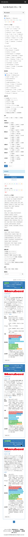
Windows (8, 75)
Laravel (13, 51)
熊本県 (13, 157)
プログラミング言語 (8, 24)
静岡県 (13, 140)
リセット (10, 166)
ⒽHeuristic (15, 18)
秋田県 (13, 126)
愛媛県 (22, 151)
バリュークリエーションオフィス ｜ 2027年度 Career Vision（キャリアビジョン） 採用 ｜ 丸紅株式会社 (14, 442)
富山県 (17, 135)
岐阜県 (18, 139)
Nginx (13, 76)
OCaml (7, 36)
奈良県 (13, 146)
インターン (7, 282)
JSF (11, 48)
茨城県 (12, 130)
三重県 (12, 142)
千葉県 (18, 131)
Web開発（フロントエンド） (12, 100)
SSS (5, 185)
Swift (7, 41)
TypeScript (13, 41)
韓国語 (21, 117)
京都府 (22, 142)
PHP (21, 36)
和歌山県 (18, 146)
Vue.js (13, 68)
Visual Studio (19, 84)
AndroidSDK (20, 66)
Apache (7, 76)
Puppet (20, 89)
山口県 (18, 150)
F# (19, 28)
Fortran (7, 30)
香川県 (17, 151)
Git (19, 91)
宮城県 (22, 124)
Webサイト (6, 296)
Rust (7, 39)
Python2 (8, 37)
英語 (12, 117)
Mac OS (16, 73)
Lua (15, 34)
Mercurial (8, 93)
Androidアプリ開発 (10, 103)
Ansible (7, 91)
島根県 (17, 148)
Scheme (16, 39)
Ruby (22, 37)
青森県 (12, 124)
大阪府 (13, 144)
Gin (7, 60)
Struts (7, 48)
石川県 (22, 135)
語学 (5, 115)
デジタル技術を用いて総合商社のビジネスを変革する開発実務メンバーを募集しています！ (13, 284)
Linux (7, 73)
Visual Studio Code (10, 85)
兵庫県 (18, 144)
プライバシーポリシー (7, 531)
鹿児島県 (18, 159)
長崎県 (22, 155)
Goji (11, 60)
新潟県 (12, 135)
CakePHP (17, 50)
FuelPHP (8, 55)
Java (14, 32)
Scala (12, 39)
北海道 (12, 122)
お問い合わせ (14, 532)
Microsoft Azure (9, 80)
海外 (12, 162)
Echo (18, 59)
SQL (21, 39)
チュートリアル (8, 529)
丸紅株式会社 (7, 293)
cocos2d (16, 62)
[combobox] (12, 274)
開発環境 (6, 71)
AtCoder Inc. (13, 534)
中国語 (16, 117)
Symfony (8, 51)
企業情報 (23, 531)
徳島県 (12, 151)
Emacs (7, 84)
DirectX (17, 64)
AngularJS (19, 57)
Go (12, 30)
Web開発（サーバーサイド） (11, 98)
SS (21, 183)
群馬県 (22, 130)
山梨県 (18, 137)
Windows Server (16, 75)
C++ (9, 26)
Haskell (16, 30)
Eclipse (12, 84)
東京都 (13, 133)
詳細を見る (7, 360)
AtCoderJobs (4, 2)
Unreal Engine (9, 62)
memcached (13, 87)
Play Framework (9, 50)
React (7, 59)
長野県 (13, 139)
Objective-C (20, 34)
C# (13, 26)
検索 (6, 166)
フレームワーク (7, 46)
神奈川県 (18, 133)
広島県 (13, 150)
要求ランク (6, 16)
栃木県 (17, 130)
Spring (15, 48)
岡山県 (22, 148)
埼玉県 (13, 131)
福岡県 (12, 155)
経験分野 (6, 96)
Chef (15, 89)
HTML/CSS (8, 32)
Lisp (11, 34)
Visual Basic (19, 41)
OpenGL (8, 66)
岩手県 (17, 124)
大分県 (18, 157)
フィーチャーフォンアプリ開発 (12, 105)
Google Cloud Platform (11, 82)
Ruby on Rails (14, 55)
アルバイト (7, 365)
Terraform (14, 91)
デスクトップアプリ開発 (11, 109)
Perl (17, 36)
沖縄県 (13, 160)
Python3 (14, 37)
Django (21, 55)
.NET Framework (9, 64)
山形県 (18, 126)
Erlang (15, 28)
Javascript (19, 32)
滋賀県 (17, 142)
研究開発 (8, 107)
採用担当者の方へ (15, 529)
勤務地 (5, 120)
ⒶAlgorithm (8, 18)
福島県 (13, 128)
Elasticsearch (9, 89)
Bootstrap (13, 59)
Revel (15, 60)
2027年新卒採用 (8, 440)
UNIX (11, 73)
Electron (8, 68)
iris (22, 59)
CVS (23, 91)
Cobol (7, 28)
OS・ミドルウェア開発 (11, 110)
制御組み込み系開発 (10, 112)
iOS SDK (13, 66)
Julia (7, 34)
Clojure (17, 26)
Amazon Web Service (10, 78)
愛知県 (18, 140)
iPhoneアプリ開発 (10, 101)
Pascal (13, 36)
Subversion (15, 93)
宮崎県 (13, 159)
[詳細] (10, 314)
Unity (20, 60)
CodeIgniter (18, 53)
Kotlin (7, 43)
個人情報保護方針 (16, 531)
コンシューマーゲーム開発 (17, 107)
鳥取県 (12, 148)
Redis (7, 87)
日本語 (7, 117)
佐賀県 (17, 155)
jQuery (13, 57)
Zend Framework (9, 53)
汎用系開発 (19, 112)
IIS (20, 234)
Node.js (8, 57)
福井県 (13, 137)
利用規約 (22, 529)
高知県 (13, 153)
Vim (19, 82)
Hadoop (17, 85)
